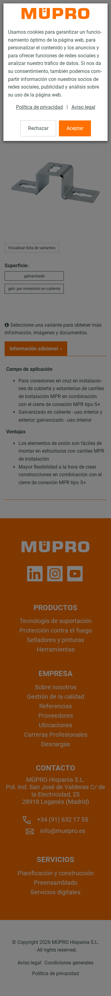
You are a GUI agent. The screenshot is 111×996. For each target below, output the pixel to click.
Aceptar (75, 128)
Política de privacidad (39, 107)
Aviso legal (83, 107)
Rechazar (38, 128)
